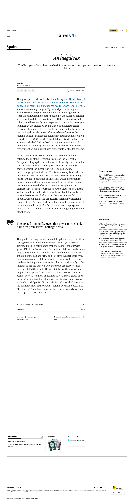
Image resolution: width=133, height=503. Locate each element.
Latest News (122, 47)
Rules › (83, 310)
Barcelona (114, 47)
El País (20, 83)
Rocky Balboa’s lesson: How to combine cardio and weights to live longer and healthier (113, 246)
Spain (12, 47)
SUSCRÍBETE (113, 30)
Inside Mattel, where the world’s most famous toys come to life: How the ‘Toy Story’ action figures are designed (113, 233)
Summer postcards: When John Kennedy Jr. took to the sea (112, 196)
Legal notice (10, 498)
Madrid (107, 47)
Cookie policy (34, 498)
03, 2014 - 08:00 (24, 85)
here (55, 319)
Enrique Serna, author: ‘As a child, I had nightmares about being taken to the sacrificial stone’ (111, 189)
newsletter (12, 437)
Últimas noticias (105, 171)
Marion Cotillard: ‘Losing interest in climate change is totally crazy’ (111, 203)
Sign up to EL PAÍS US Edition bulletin (31, 304)
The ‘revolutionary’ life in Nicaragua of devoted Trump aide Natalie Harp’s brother (112, 225)
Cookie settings (26, 498)
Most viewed (104, 219)
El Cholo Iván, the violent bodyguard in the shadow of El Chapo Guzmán (112, 239)
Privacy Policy (17, 498)
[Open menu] (8, 36)
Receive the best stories (17, 441)
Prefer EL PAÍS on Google (77, 90)
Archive (51, 437)
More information (22, 319)
